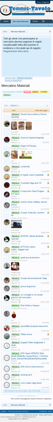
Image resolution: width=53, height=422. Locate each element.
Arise (13, 369)
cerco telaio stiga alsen (31, 383)
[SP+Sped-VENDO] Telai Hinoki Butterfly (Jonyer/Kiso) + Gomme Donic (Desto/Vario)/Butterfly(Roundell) (29, 356)
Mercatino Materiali (20, 21)
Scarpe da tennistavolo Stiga (34, 278)
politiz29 (14, 347)
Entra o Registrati (43, 2)
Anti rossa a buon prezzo (32, 367)
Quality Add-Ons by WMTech (18, 419)
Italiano (3, 411)
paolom (13, 337)
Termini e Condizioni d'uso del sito (26, 415)
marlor (13, 377)
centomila (25, 166)
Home (6, 21)
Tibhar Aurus (26, 334)
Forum (35, 21)
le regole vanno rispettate (32, 175)
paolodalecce (15, 207)
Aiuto (50, 411)
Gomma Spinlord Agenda (32, 138)
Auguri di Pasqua (28, 146)
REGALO (15, 105)
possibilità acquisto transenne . (35, 326)
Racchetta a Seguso (30, 305)
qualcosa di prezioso (30, 257)
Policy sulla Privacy (45, 415)
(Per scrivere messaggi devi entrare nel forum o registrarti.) (31, 399)
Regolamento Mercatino (15, 51)
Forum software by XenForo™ (11, 417)
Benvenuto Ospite (10, 78)
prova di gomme (28, 286)
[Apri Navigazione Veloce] (50, 31)
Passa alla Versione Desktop (18, 411)
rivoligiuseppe (15, 272)
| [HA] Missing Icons (29, 417)
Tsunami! (14, 169)
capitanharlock (16, 185)
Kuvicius (14, 196)
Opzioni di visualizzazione (26, 395)
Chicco (13, 328)
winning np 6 (26, 375)
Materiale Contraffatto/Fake (13, 81)
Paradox (14, 361)
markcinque (15, 230)
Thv (12, 320)
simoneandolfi (15, 385)
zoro (12, 161)
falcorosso (14, 140)
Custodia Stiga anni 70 (31, 183)
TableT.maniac (16, 241)
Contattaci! (43, 411)
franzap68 (14, 132)
